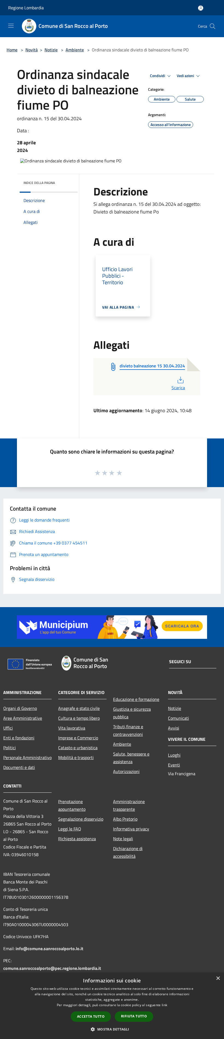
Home (12, 49)
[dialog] (112, 1006)
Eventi (174, 765)
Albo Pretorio (125, 819)
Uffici (8, 728)
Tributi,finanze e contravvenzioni (128, 730)
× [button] (218, 978)
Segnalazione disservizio (80, 819)
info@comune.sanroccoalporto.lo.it (49, 948)
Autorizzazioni (126, 771)
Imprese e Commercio (78, 737)
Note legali (123, 838)
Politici (9, 747)
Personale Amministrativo (27, 757)
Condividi (158, 76)
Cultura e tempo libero (79, 718)
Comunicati (178, 718)
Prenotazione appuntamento (72, 805)
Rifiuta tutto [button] (134, 1016)
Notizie (51, 49)
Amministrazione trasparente (129, 805)
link (164, 1005)
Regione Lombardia (26, 7)
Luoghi (174, 755)
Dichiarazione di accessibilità (128, 852)
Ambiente (75, 49)
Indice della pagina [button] (39, 182)
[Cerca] (212, 26)
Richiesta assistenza (77, 838)
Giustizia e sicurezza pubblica (132, 713)
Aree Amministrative (22, 718)
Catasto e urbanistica (78, 747)
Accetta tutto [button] (91, 1016)
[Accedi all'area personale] (200, 8)
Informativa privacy (131, 829)
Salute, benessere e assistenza (131, 758)
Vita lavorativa (71, 728)
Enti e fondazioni (18, 737)
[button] (112, 1029)
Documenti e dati (19, 767)
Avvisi (173, 728)
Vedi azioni (186, 76)
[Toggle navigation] (11, 25)
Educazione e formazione (136, 699)
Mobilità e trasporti (76, 757)
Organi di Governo (20, 708)
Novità (31, 49)
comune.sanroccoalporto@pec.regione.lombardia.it (52, 968)
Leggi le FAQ (69, 829)
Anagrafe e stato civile (79, 708)
